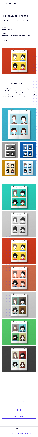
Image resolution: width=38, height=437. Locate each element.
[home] (19, 4)
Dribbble (20, 433)
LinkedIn (28, 433)
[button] (34, 4)
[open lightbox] (19, 124)
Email (13, 433)
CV (8, 433)
